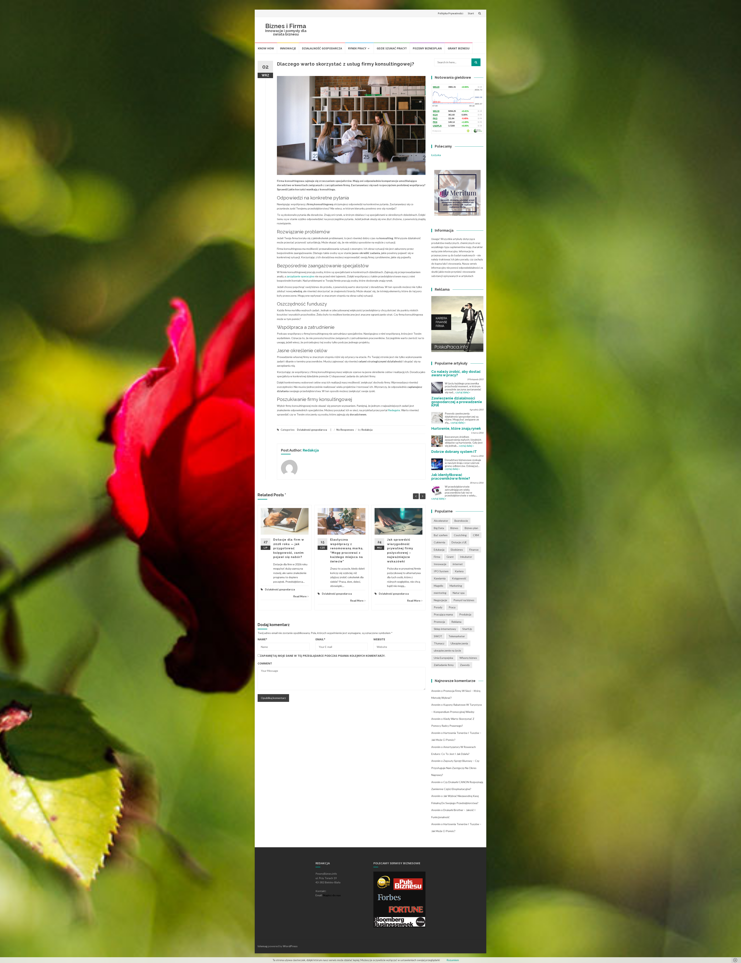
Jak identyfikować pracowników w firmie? (450, 476)
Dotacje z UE (459, 542)
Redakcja (366, 429)
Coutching (460, 535)
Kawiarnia (440, 578)
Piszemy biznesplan (427, 48)
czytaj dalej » (462, 392)
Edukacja (439, 549)
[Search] (475, 62)
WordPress (290, 946)
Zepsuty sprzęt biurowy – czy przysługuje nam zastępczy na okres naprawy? (455, 767)
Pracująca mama (443, 614)
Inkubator (466, 556)
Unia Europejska (443, 657)
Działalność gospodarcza (322, 48)
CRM (476, 535)
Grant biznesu (458, 48)
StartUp (467, 628)
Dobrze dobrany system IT (454, 452)
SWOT (438, 636)
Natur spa (458, 592)
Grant (450, 556)
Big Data (439, 528)
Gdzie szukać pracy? (392, 48)
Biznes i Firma (285, 26)
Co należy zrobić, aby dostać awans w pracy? (456, 373)
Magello (438, 585)
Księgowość (459, 578)
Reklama (456, 621)
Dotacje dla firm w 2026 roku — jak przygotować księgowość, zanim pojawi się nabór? (288, 548)
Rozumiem (453, 960)
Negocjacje (440, 600)
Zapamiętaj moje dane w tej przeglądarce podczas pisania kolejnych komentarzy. (322, 655)
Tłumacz (439, 643)
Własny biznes (468, 657)
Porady (438, 607)
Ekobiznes (457, 549)
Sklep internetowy (445, 628)
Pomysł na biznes (463, 600)
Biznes (454, 528)
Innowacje (288, 48)
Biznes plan (471, 528)
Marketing (456, 585)
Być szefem (440, 535)
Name (262, 639)
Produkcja (465, 614)
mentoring (440, 592)
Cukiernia (439, 542)
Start (471, 13)
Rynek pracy (357, 48)
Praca (452, 607)
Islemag (262, 946)
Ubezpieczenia (459, 643)
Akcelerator (441, 520)
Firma (437, 556)
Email (320, 639)
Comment (265, 663)
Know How (266, 48)
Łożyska (436, 155)
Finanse (474, 549)
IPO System (441, 571)
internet (458, 564)
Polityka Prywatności (450, 13)
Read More (300, 596)
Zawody (465, 665)
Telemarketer (456, 636)
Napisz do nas (332, 895)
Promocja (439, 621)
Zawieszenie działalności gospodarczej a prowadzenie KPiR (456, 401)
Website (379, 639)
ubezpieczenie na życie (447, 650)
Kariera (459, 571)
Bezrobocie (461, 520)
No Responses (345, 429)
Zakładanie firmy (444, 665)
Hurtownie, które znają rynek (456, 428)
